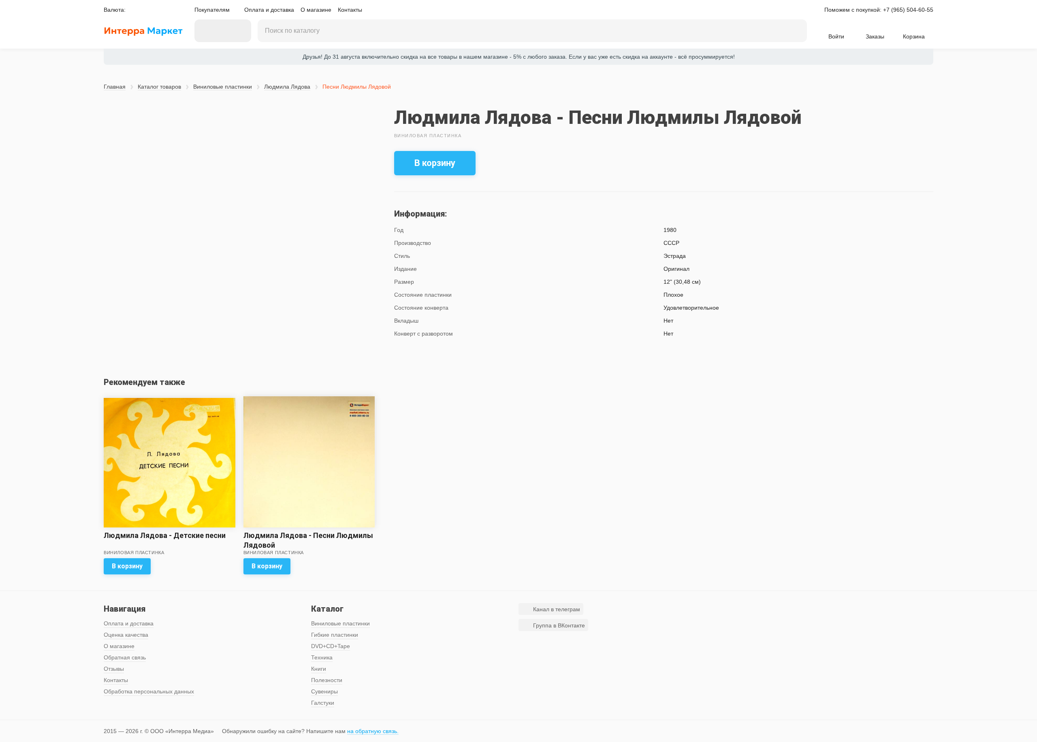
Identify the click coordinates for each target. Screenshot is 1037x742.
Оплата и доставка (269, 9)
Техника (322, 657)
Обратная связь (125, 657)
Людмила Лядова (287, 86)
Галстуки (322, 702)
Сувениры (324, 691)
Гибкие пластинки (334, 634)
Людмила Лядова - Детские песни (165, 535)
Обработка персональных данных (149, 691)
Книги (318, 668)
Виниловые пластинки (222, 86)
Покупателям (212, 9)
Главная (115, 86)
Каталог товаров (159, 86)
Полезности (326, 680)
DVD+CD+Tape (330, 646)
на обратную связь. (373, 731)
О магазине (316, 9)
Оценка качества (126, 634)
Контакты (350, 9)
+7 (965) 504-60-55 (908, 9)
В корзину (434, 163)
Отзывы (114, 668)
